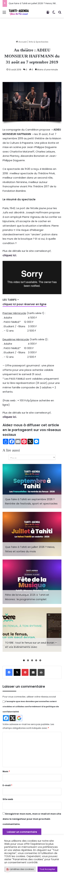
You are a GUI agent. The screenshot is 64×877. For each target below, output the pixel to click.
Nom (6, 771)
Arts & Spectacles (38, 41)
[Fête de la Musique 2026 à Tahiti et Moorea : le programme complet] (32, 582)
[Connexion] (47, 13)
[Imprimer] (41, 672)
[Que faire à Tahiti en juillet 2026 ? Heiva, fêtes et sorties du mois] (32, 534)
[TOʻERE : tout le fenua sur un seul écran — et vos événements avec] (32, 629)
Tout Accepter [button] (47, 869)
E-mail (7, 785)
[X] (17, 672)
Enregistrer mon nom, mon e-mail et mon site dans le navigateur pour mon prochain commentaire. (32, 819)
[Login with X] (13, 718)
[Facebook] (9, 672)
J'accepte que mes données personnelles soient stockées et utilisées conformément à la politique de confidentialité (31, 706)
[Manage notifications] (7, 869)
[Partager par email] (33, 672)
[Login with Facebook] (6, 718)
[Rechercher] (59, 13)
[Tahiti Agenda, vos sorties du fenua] (19, 12)
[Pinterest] (25, 672)
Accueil (22, 41)
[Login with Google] (19, 718)
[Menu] (4, 13)
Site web (8, 799)
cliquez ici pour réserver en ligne (24, 304)
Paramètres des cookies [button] (20, 869)
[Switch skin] (53, 13)
